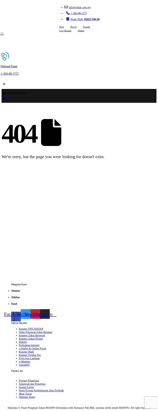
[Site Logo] (12, 42)
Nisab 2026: (85, 19)
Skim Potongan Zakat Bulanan (35, 332)
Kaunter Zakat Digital (31, 338)
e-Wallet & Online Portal (32, 348)
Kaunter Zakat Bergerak (32, 335)
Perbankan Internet (29, 345)
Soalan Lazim (26, 387)
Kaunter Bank (26, 351)
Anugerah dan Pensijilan (32, 383)
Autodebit (24, 364)
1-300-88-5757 (79, 13)
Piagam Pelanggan (29, 380)
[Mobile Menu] (4, 84)
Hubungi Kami (27, 396)
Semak (86, 27)
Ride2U (23, 341)
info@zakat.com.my (80, 7)
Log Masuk (65, 30)
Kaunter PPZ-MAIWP (31, 328)
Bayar (73, 27)
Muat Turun (25, 393)
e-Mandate (24, 361)
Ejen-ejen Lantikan (29, 358)
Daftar (81, 30)
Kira (61, 27)
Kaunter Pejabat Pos (30, 355)
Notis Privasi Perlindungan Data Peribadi (41, 390)
